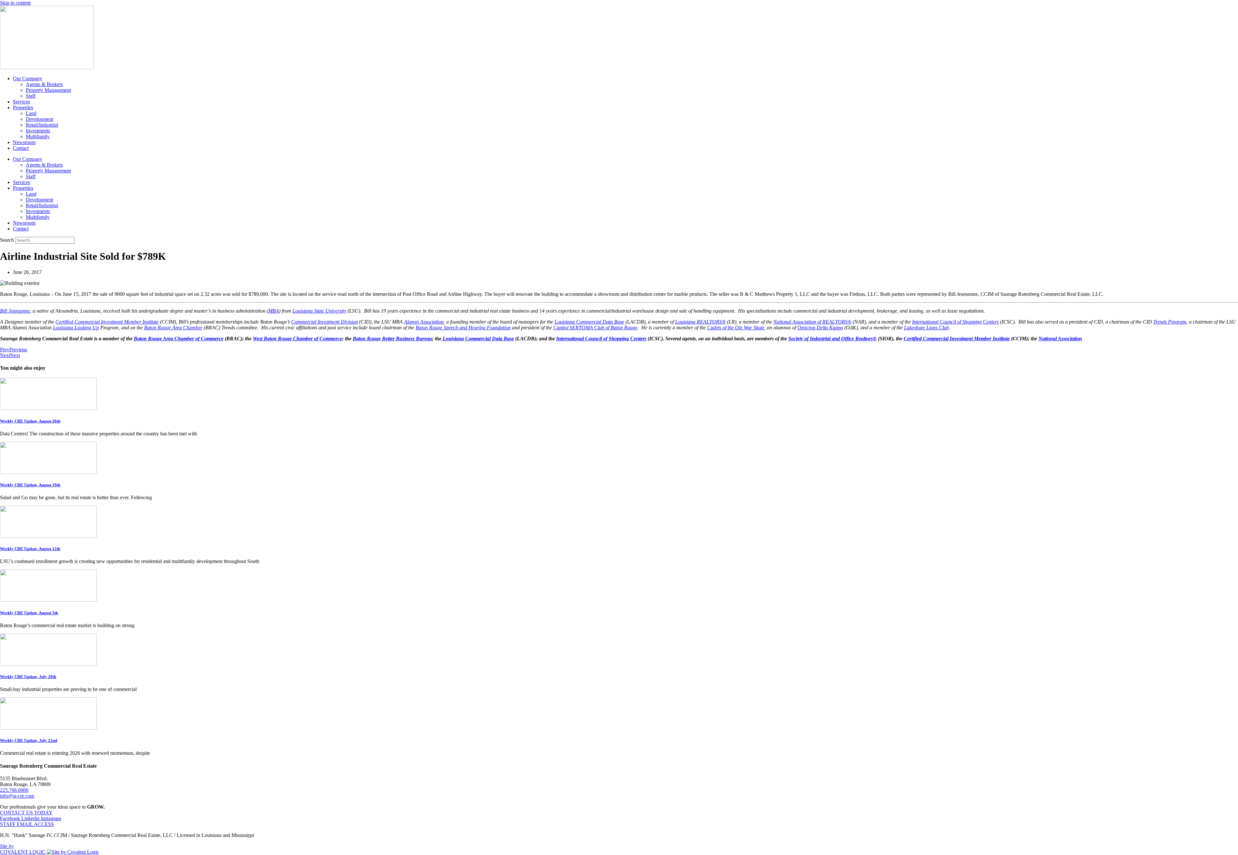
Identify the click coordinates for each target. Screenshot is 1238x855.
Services (21, 101)
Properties (23, 107)
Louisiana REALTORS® (700, 322)
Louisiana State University (319, 311)
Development (39, 119)
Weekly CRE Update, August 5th (29, 612)
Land (31, 113)
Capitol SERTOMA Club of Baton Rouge (595, 327)
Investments (38, 130)
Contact (21, 148)
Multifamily (38, 136)
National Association (1060, 338)
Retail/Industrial (42, 125)
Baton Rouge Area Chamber (173, 327)
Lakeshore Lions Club (926, 327)
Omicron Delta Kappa (820, 327)
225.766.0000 (14, 790)
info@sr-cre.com (17, 796)
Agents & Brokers (44, 84)
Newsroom (24, 142)
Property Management (48, 90)
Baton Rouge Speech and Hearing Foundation (463, 327)
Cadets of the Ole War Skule (735, 327)
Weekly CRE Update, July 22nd (28, 740)
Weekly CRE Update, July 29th (28, 676)
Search (7, 240)
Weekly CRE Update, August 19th (30, 484)
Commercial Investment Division (324, 322)
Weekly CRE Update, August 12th (30, 548)
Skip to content (15, 2)
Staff (30, 96)
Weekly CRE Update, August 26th (30, 421)
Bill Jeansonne (15, 311)
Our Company (27, 78)
